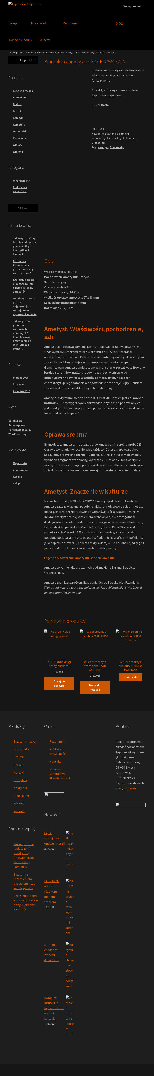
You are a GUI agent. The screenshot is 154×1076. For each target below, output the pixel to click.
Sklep (13, 23)
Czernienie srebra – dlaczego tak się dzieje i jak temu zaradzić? (25, 285)
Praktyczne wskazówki (20, 189)
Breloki (17, 104)
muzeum (130, 788)
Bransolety (98, 142)
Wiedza (45, 40)
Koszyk (17, 476)
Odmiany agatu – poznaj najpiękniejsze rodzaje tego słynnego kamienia (25, 306)
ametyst (103, 147)
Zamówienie (20, 470)
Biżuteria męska (23, 91)
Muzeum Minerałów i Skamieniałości (59, 773)
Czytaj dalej (130, 677)
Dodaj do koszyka (59, 683)
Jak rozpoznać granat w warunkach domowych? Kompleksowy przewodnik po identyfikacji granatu (22, 335)
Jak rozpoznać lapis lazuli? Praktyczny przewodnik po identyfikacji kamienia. (25, 246)
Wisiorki (18, 151)
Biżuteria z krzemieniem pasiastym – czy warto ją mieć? (23, 267)
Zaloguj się (15, 420)
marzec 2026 (20, 377)
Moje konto (39, 23)
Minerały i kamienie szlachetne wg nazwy (44, 52)
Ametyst (70, 52)
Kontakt (55, 761)
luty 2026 (18, 384)
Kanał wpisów (17, 425)
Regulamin (71, 23)
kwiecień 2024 (21, 391)
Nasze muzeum (20, 40)
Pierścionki (20, 138)
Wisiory (17, 145)
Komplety (19, 124)
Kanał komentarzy (19, 429)
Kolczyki (18, 118)
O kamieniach (21, 180)
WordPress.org (17, 434)
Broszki (17, 111)
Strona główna (16, 52)
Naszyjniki (19, 131)
